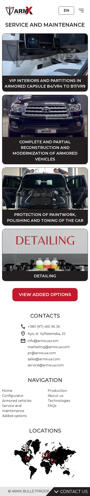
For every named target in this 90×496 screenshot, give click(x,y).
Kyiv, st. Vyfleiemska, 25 (47, 334)
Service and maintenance (13, 408)
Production (57, 391)
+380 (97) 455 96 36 (44, 327)
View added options (45, 294)
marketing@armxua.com (49, 347)
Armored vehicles (16, 401)
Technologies (59, 401)
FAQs (52, 406)
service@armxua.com (46, 365)
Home (7, 391)
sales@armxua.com (44, 359)
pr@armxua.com (42, 353)
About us (55, 396)
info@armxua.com (43, 341)
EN (66, 10)
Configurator (13, 396)
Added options (14, 416)
